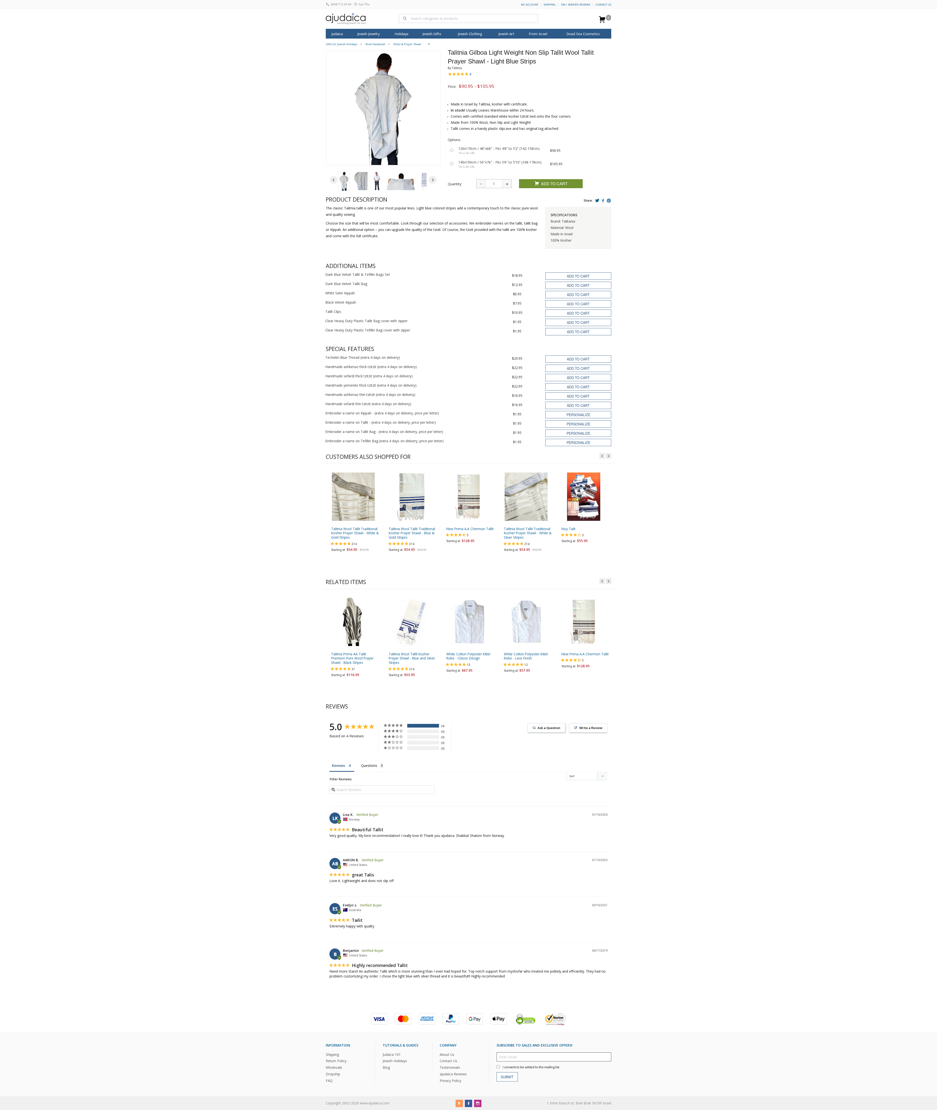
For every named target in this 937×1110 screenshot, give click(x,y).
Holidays (401, 33)
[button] (344, 181)
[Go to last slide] (333, 180)
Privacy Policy (450, 1081)
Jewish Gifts (431, 33)
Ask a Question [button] (549, 728)
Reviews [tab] (338, 765)
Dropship (333, 1074)
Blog (386, 1067)
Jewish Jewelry (368, 33)
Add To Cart (554, 183)
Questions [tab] (369, 765)
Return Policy (336, 1061)
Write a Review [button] (590, 728)
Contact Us (603, 4)
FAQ (329, 1081)
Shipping (549, 4)
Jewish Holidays (395, 1061)
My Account (529, 4)
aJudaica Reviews (453, 1074)
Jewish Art (506, 33)
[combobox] (468, 18)
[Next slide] (433, 180)
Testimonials (450, 1067)
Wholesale (334, 1067)
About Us (447, 1054)
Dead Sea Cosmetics (583, 33)
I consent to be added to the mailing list (531, 1067)
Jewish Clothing (470, 33)
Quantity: (455, 184)
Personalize (578, 414)
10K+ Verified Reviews (575, 4)
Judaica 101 (392, 1054)
